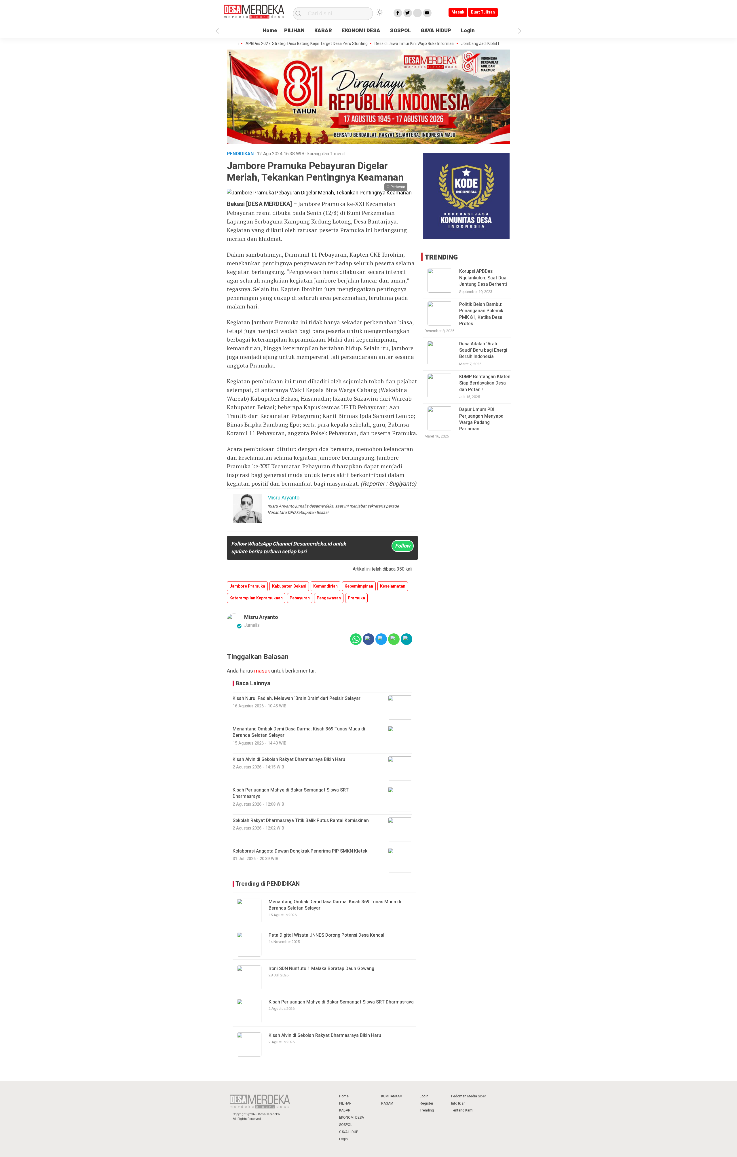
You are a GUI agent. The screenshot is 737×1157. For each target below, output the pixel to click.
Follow (402, 546)
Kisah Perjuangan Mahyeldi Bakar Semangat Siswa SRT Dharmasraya (341, 1002)
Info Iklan (458, 1103)
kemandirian (325, 586)
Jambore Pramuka (247, 586)
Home (270, 31)
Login (468, 31)
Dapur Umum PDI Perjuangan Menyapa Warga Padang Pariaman (481, 419)
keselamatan (392, 586)
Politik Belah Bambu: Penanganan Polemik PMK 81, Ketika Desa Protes (481, 314)
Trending (427, 1110)
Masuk (457, 12)
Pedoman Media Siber (468, 1096)
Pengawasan (329, 598)
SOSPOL (400, 31)
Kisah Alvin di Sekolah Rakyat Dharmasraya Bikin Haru (325, 1035)
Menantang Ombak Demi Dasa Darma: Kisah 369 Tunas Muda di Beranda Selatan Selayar (335, 905)
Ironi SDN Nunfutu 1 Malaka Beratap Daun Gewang (321, 968)
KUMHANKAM (391, 1096)
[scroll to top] (709, 1147)
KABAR (323, 31)
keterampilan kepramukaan (256, 598)
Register (426, 1103)
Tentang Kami (462, 1110)
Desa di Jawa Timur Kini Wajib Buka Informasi (384, 44)
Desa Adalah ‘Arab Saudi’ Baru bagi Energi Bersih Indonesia (483, 350)
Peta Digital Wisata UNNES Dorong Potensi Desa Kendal (326, 935)
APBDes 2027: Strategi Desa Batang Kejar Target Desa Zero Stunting (276, 44)
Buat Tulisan (483, 12)
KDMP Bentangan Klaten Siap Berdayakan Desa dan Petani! (484, 383)
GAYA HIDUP (436, 31)
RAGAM (387, 1103)
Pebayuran (300, 598)
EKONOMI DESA (361, 31)
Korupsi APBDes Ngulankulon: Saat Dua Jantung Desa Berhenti (483, 278)
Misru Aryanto (261, 617)
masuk (262, 671)
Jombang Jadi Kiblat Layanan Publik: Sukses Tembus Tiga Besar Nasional (496, 44)
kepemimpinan (359, 586)
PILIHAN (294, 31)
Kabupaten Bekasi (289, 586)
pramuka (356, 598)
